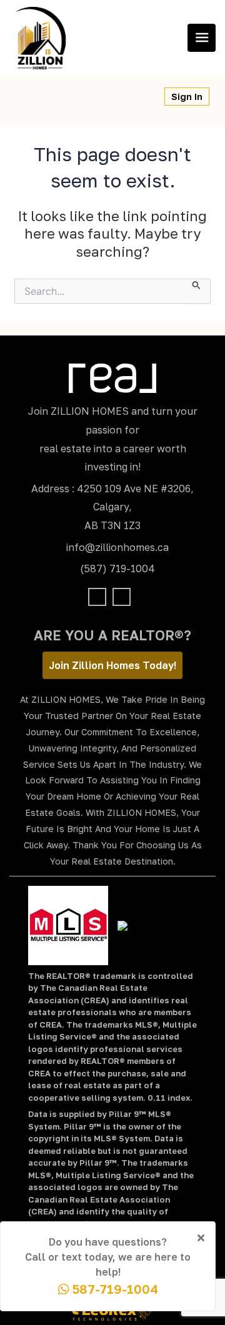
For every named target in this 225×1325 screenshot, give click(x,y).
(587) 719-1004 (117, 568)
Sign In (186, 96)
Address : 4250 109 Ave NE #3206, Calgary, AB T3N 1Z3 (112, 507)
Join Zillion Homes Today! (112, 665)
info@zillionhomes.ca (117, 547)
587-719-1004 (113, 1288)
